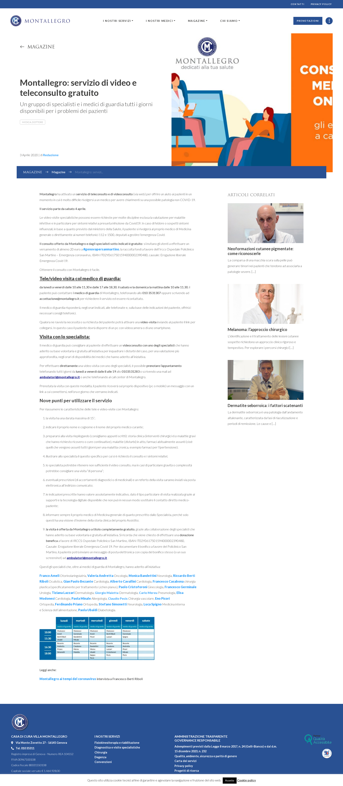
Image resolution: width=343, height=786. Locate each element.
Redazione (51, 155)
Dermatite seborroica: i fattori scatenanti (265, 405)
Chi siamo (229, 20)
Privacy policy (321, 4)
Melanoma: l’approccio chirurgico (257, 329)
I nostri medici (159, 20)
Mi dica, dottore (32, 122)
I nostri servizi (117, 20)
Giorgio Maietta (107, 593)
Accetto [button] (229, 780)
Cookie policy (246, 780)
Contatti (297, 4)
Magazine (196, 20)
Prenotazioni (308, 20)
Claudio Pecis (118, 598)
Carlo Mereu (148, 593)
